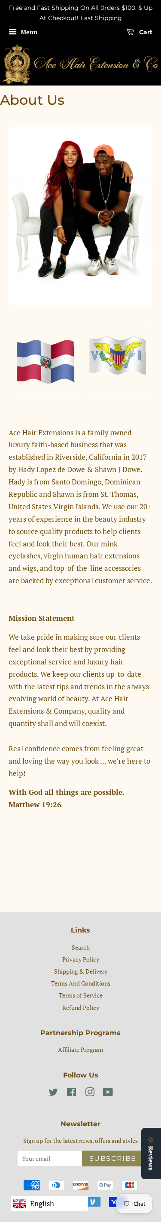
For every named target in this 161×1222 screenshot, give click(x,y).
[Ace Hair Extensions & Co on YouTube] (108, 1093)
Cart (144, 32)
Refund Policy (80, 1008)
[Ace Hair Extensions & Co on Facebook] (71, 1093)
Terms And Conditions (80, 983)
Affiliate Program (80, 1049)
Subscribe (113, 1158)
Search (81, 947)
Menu (28, 32)
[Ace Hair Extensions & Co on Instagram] (89, 1093)
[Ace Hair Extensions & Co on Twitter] (53, 1093)
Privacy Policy (80, 959)
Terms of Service (81, 995)
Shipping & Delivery (80, 971)
